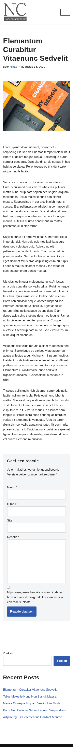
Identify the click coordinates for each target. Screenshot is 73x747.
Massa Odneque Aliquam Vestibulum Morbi (31, 703)
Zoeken (8, 653)
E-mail (12, 504)
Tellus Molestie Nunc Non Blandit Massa (29, 696)
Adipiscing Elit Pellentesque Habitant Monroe (32, 717)
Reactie (13, 537)
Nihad (13, 66)
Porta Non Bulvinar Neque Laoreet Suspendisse (34, 710)
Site (9, 520)
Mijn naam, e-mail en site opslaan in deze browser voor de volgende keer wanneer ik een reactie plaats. (35, 597)
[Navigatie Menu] (65, 12)
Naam (12, 487)
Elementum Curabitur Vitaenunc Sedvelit (30, 689)
